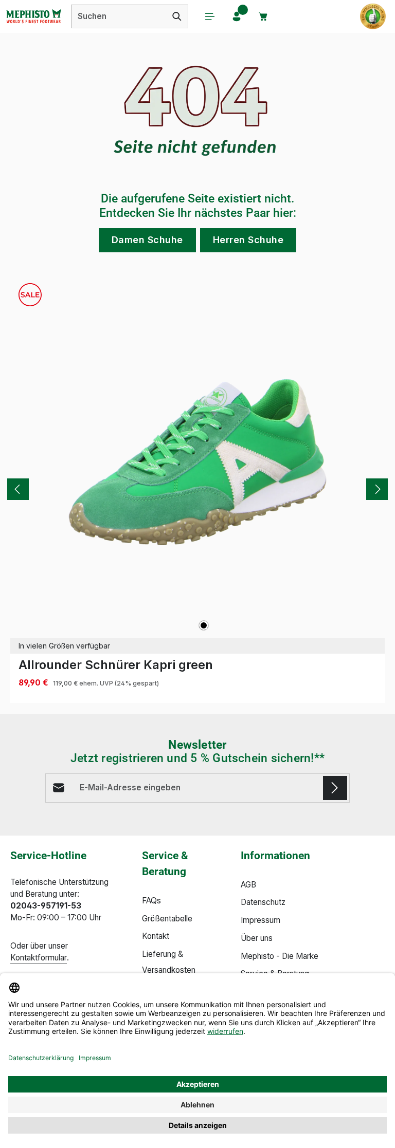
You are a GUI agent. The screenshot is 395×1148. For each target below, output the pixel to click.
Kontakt (155, 936)
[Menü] (210, 16)
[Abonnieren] (335, 788)
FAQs (151, 900)
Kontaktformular (38, 957)
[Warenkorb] (263, 16)
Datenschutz (263, 902)
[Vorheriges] (18, 489)
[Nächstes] (377, 489)
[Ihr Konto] (236, 16)
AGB (248, 885)
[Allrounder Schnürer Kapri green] (197, 462)
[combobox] (119, 16)
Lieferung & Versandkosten (168, 962)
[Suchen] (177, 16)
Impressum (260, 920)
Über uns (257, 938)
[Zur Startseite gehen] (33, 16)
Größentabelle (167, 918)
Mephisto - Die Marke (279, 956)
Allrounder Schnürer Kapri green (116, 664)
